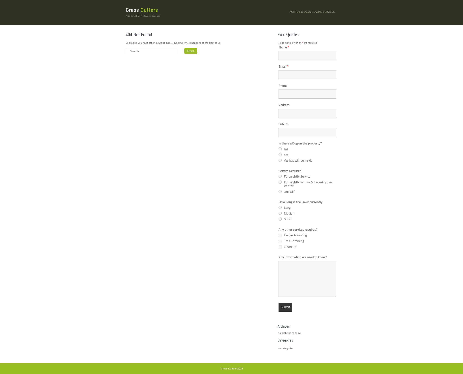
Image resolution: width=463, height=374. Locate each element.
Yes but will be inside (298, 160)
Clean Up (290, 247)
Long (287, 207)
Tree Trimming (294, 241)
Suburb (283, 124)
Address (284, 104)
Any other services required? (298, 229)
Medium (289, 213)
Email (283, 66)
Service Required (290, 170)
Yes (286, 155)
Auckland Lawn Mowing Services (312, 11)
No (286, 149)
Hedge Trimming (295, 235)
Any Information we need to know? (303, 257)
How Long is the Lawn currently (300, 202)
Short (288, 219)
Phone (283, 85)
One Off (289, 192)
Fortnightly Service (297, 176)
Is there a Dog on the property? (300, 143)
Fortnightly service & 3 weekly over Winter (308, 184)
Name (284, 47)
